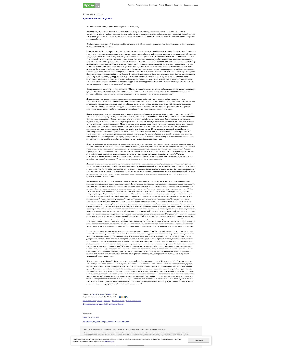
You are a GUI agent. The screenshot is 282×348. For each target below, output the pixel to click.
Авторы (131, 5)
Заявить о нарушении (133, 301)
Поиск (161, 5)
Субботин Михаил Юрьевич (97, 18)
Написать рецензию (91, 317)
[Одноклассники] (122, 297)
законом (119, 334)
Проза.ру (161, 329)
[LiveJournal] (127, 297)
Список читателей (89, 301)
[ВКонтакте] (120, 297)
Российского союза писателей (136, 345)
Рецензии (153, 5)
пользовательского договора (172, 332)
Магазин (168, 5)
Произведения (142, 5)
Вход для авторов (191, 5)
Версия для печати (103, 301)
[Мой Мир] (125, 297)
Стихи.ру (153, 329)
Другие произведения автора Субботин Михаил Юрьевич (103, 304)
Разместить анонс (118, 301)
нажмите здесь (109, 341)
